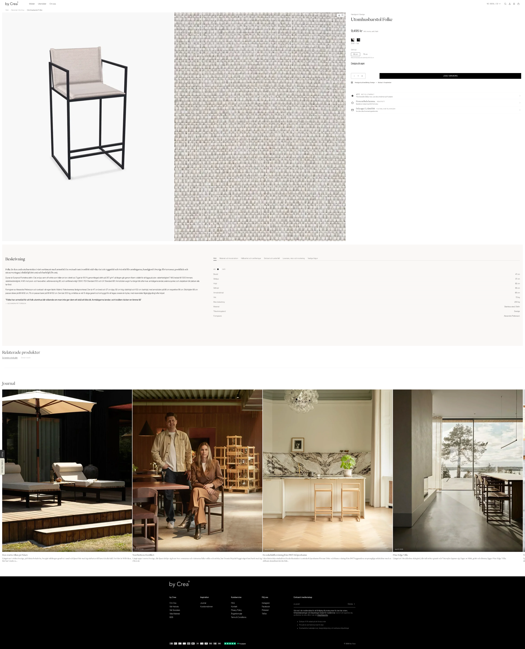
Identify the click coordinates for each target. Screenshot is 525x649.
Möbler (32, 4)
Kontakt (234, 606)
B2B (171, 617)
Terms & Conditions (238, 617)
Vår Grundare (175, 610)
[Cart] (518, 4)
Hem (7, 10)
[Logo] (11, 4)
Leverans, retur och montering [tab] (294, 258)
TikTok (264, 614)
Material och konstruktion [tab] (229, 258)
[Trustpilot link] (230, 643)
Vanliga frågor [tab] (313, 258)
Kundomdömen (206, 606)
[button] (436, 95)
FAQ (233, 603)
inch (223, 269)
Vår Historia (174, 606)
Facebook (266, 606)
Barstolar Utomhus (17, 10)
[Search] (505, 4)
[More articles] (521, 457)
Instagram (266, 603)
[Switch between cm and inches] (219, 269)
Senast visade (25, 358)
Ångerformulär (236, 614)
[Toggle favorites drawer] (514, 4)
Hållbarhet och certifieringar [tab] (251, 258)
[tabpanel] (366, 290)
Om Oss (173, 603)
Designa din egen (358, 63)
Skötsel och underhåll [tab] (272, 258)
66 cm (355, 54)
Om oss (52, 4)
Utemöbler (42, 4)
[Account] (510, 4)
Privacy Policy (236, 610)
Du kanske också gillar (10, 358)
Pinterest (265, 610)
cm (214, 269)
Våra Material (175, 614)
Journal (203, 603)
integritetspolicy (322, 615)
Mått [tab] (215, 258)
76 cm (365, 54)
